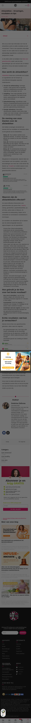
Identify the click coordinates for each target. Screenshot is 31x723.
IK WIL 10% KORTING (8, 367)
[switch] (3, 715)
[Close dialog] (30, 351)
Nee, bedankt (8, 369)
